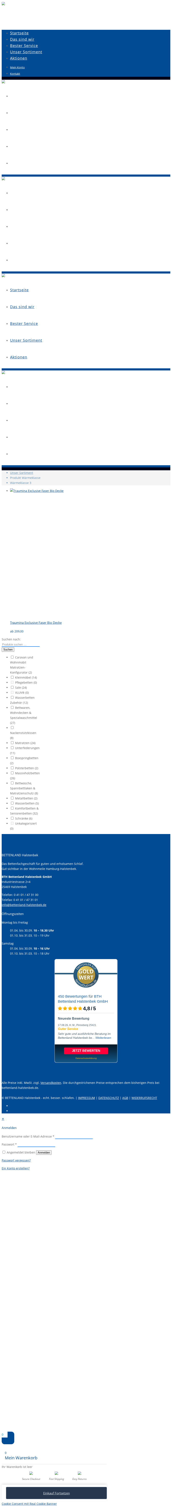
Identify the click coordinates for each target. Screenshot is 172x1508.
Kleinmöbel (26, 677)
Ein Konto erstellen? (16, 1168)
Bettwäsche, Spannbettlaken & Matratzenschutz (24, 788)
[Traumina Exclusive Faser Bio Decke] (71, 490)
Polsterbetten (26, 768)
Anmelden (44, 1152)
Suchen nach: (11, 639)
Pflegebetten (26, 682)
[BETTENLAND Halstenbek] (3, 4)
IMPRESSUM (86, 1098)
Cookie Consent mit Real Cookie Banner (29, 1504)
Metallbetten (26, 798)
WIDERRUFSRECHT (144, 1098)
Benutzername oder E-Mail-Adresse (28, 1136)
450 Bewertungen (72, 996)
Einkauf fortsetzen (56, 1493)
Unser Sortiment (21, 473)
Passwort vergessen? (16, 1160)
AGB (125, 1098)
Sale (21, 687)
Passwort (9, 1144)
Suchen (8, 649)
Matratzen (25, 743)
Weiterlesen (103, 1037)
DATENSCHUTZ (108, 1098)
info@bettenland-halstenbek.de (24, 905)
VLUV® (22, 693)
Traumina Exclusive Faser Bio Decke (36, 622)
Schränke (23, 818)
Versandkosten (50, 1083)
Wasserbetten (27, 803)
